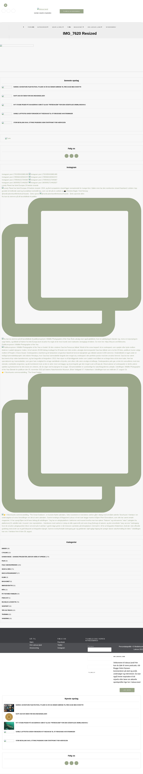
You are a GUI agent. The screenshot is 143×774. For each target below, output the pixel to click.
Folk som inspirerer (9, 565)
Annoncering (34, 648)
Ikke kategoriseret (9, 573)
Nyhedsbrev (111, 27)
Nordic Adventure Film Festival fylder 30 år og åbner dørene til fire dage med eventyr (47, 87)
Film (3, 561)
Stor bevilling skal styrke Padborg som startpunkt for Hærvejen (40, 122)
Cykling (5, 552)
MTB (3, 589)
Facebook (61, 642)
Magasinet (78, 27)
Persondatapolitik (125, 646)
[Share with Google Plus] (74, 74)
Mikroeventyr (7, 585)
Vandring (5, 618)
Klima (4, 577)
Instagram (61, 648)
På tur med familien (9, 594)
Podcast (5, 598)
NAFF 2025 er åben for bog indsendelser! (29, 96)
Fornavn (91, 646)
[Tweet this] (71, 74)
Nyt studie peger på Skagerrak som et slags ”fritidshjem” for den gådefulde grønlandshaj (50, 104)
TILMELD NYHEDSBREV (71, 11)
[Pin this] (78, 74)
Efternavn (91, 655)
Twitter (60, 645)
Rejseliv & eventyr (9, 602)
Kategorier (42, 27)
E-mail (91, 664)
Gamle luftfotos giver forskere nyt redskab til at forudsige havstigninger (43, 113)
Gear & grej (57, 27)
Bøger (4, 548)
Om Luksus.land (94, 27)
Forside (31, 27)
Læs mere (127, 690)
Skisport (5, 606)
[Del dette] (68, 74)
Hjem (32, 642)
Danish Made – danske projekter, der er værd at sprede (24, 557)
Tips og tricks (7, 610)
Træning (5, 614)
